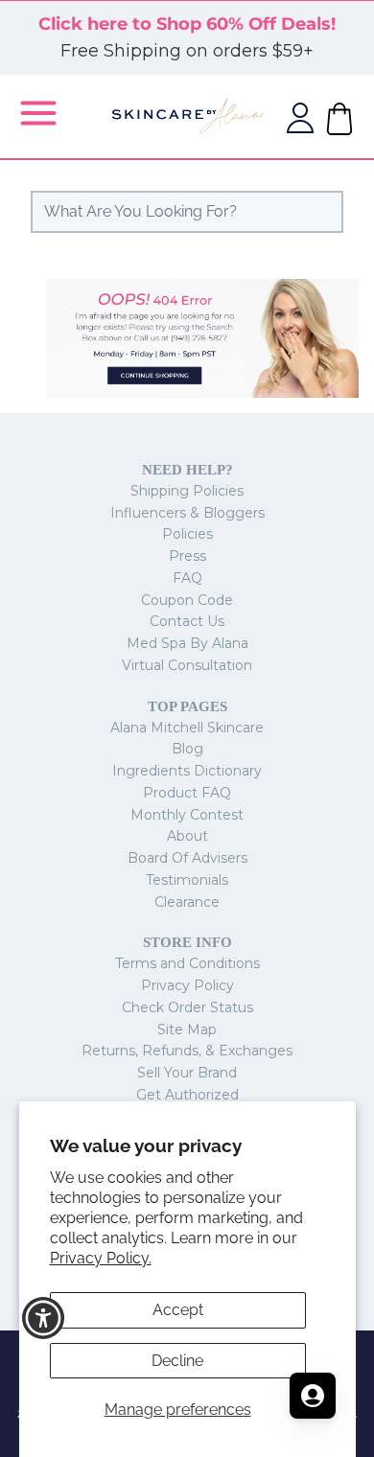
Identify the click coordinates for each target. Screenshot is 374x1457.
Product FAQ (187, 792)
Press (187, 556)
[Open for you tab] (313, 1396)
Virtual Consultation (187, 665)
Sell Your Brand (187, 1072)
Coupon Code (187, 600)
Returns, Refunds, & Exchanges (187, 1050)
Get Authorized (187, 1094)
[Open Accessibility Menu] (43, 1318)
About (187, 835)
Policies (187, 534)
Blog (187, 748)
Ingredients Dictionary (187, 770)
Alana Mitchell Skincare (187, 727)
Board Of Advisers (187, 858)
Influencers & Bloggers (187, 512)
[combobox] (187, 212)
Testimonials (187, 880)
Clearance (187, 902)
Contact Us (187, 621)
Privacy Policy (187, 985)
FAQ (187, 578)
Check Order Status (187, 1007)
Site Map (187, 1029)
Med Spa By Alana (187, 643)
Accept (177, 1310)
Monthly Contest (187, 814)
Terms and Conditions (187, 963)
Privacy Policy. (101, 1258)
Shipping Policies (187, 490)
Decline (177, 1361)
